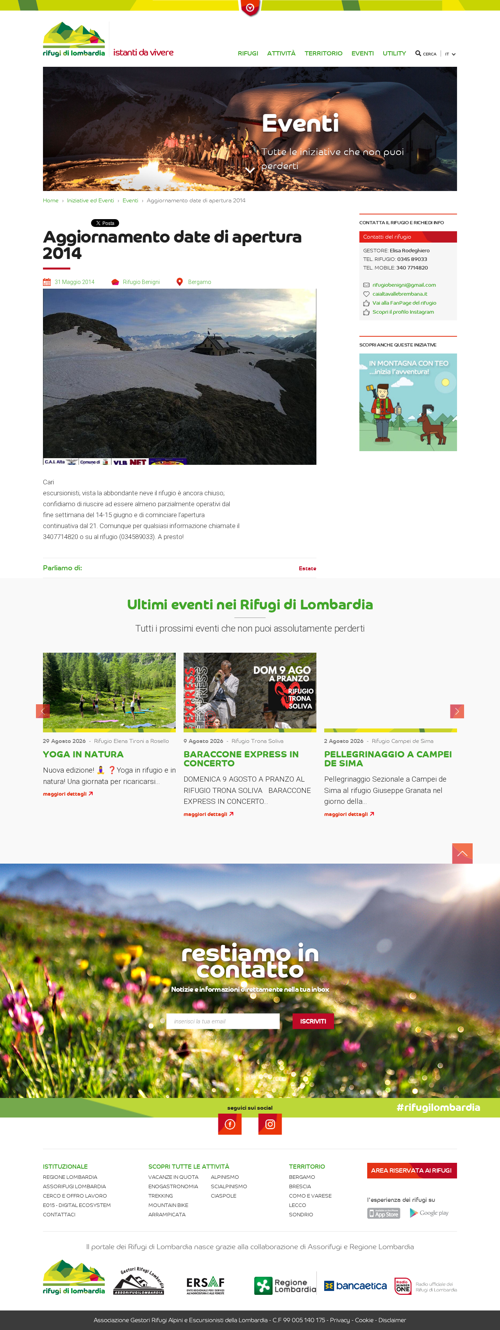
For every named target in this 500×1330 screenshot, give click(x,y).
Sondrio (301, 1215)
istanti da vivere (143, 52)
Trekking (160, 1196)
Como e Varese (310, 1196)
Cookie (364, 1320)
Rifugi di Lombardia (76, 39)
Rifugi (248, 53)
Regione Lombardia (70, 1177)
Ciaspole (223, 1196)
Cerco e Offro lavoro (75, 1196)
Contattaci (59, 1215)
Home (51, 200)
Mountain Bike (168, 1205)
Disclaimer (392, 1320)
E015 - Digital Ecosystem (77, 1205)
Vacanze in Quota (173, 1177)
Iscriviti (313, 1021)
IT (447, 54)
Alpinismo (225, 1177)
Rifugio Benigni (141, 282)
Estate (307, 568)
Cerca (429, 54)
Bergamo (302, 1177)
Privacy (340, 1320)
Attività (281, 53)
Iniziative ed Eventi (90, 200)
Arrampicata (167, 1215)
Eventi (363, 53)
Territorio (324, 53)
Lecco (297, 1205)
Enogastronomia (173, 1186)
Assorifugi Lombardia (74, 1186)
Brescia (300, 1186)
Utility (394, 53)
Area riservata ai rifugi (411, 1170)
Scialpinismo (229, 1186)
